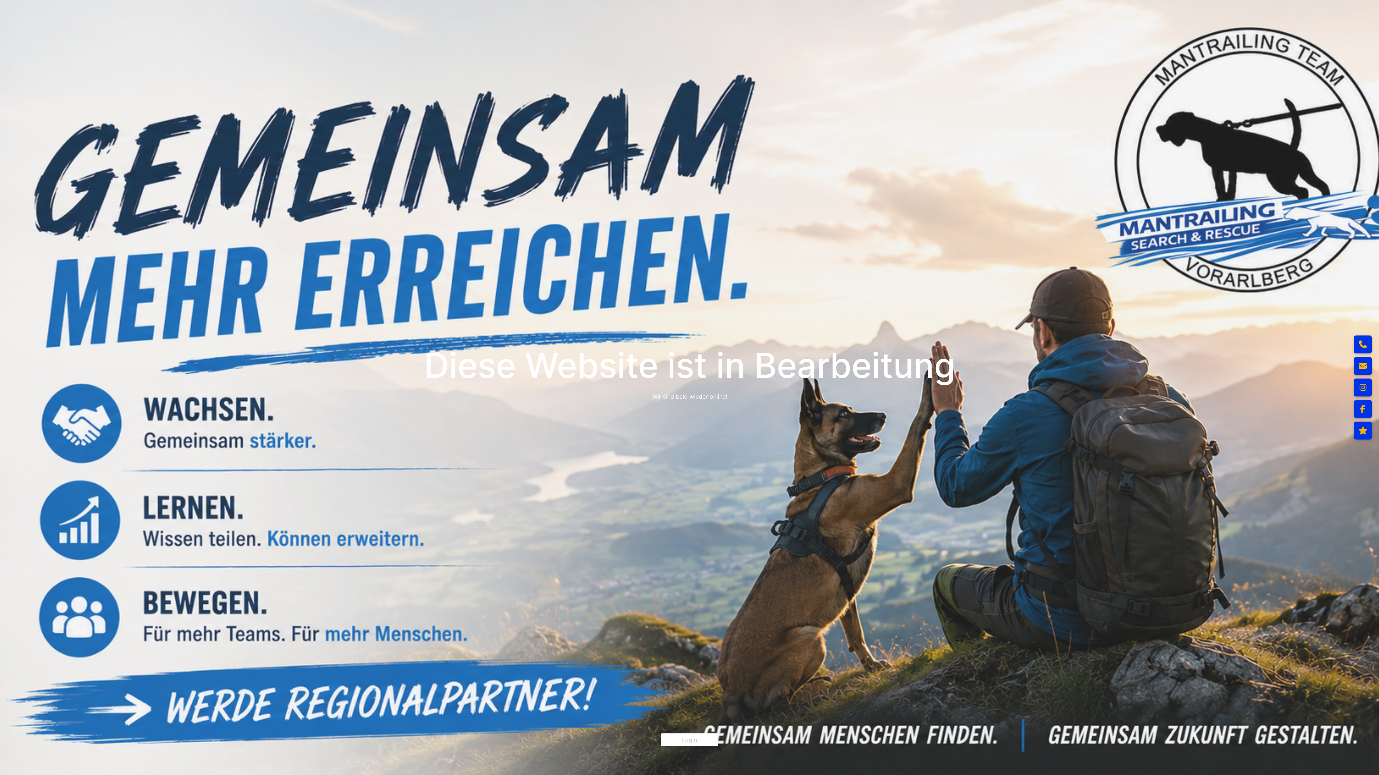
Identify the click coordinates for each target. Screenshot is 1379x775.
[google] (1363, 431)
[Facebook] (1363, 409)
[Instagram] (1363, 387)
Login (689, 739)
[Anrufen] (1363, 344)
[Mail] (1363, 366)
